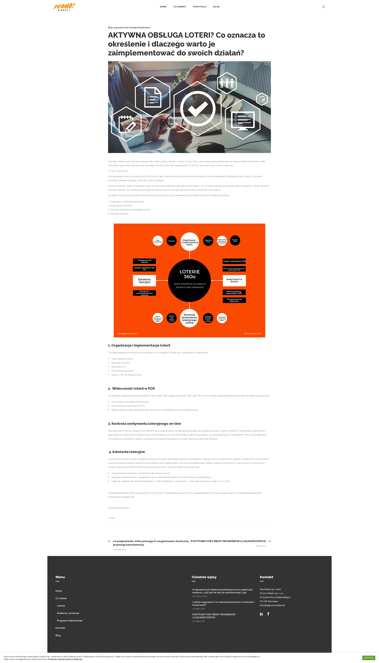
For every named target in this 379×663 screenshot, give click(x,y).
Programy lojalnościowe (69, 621)
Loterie (111, 518)
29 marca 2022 (199, 596)
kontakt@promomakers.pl (272, 605)
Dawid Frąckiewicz (141, 28)
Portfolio (60, 628)
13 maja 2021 (198, 609)
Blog (110, 28)
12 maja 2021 (198, 621)
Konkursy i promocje (68, 613)
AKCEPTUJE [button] (369, 657)
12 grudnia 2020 (121, 28)
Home (59, 591)
